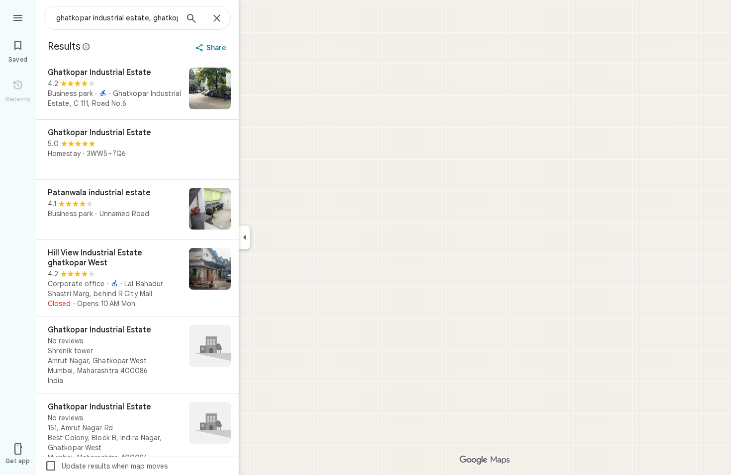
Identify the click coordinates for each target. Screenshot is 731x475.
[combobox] (117, 18)
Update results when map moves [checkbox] (106, 466)
